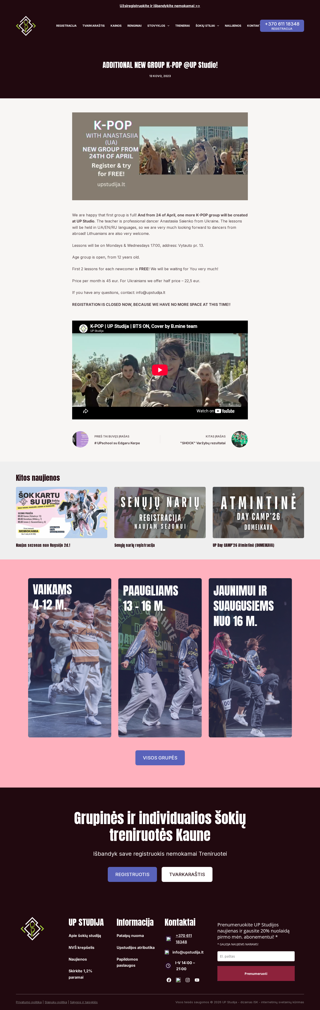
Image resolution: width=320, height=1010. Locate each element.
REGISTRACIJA (66, 25)
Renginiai (134, 25)
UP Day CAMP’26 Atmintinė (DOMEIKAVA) (243, 545)
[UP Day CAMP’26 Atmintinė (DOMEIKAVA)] (258, 512)
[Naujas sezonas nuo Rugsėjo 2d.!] (61, 512)
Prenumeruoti (256, 973)
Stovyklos (156, 25)
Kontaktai (255, 25)
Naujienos (233, 25)
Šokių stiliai (205, 25)
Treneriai (182, 25)
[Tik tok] (178, 980)
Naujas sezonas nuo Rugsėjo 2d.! (43, 545)
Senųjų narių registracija (134, 545)
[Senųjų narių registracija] (160, 512)
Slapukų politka (56, 1002)
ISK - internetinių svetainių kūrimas (278, 1002)
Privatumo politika (29, 1002)
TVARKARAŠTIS (93, 25)
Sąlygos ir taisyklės (84, 1002)
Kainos (116, 25)
